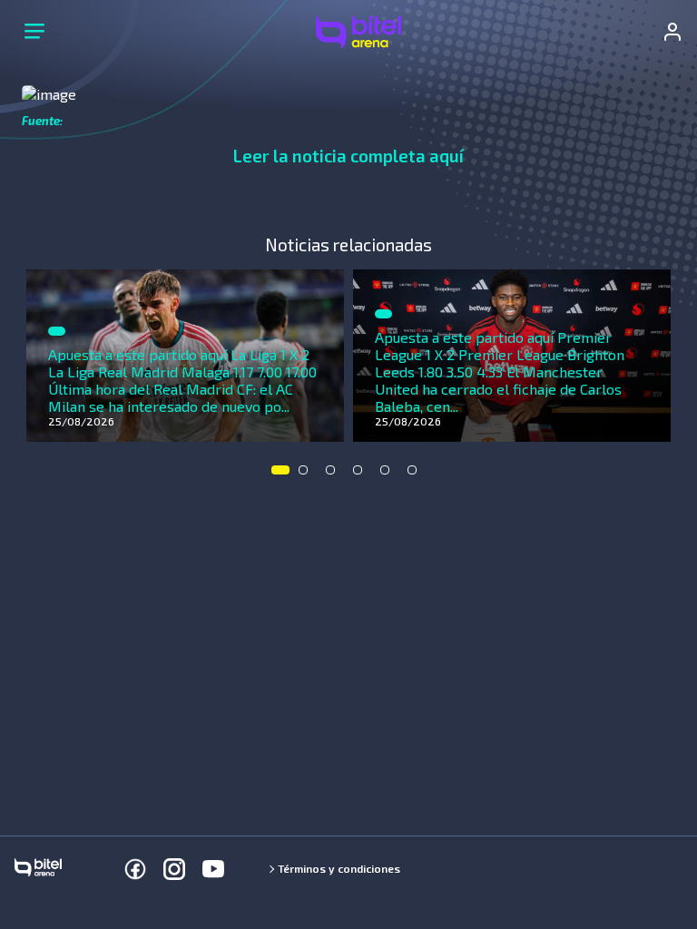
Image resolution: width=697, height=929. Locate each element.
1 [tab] (280, 474)
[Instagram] (174, 869)
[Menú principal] (34, 32)
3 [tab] (335, 474)
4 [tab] (362, 474)
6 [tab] (416, 474)
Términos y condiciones (339, 868)
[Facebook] (135, 869)
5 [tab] (389, 474)
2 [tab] (308, 474)
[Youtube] (213, 869)
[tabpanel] (185, 355)
